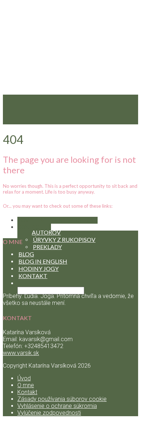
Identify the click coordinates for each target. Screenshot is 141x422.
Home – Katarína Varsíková (57, 220)
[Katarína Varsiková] (70, 182)
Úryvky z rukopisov (64, 239)
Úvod (24, 378)
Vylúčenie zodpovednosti (49, 412)
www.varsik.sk (21, 352)
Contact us (34, 227)
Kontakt (27, 392)
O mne (25, 385)
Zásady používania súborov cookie (62, 399)
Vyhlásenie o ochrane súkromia (57, 405)
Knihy (27, 210)
